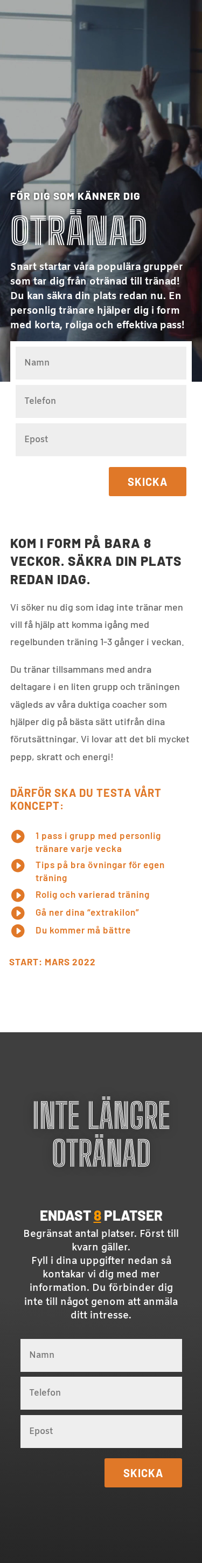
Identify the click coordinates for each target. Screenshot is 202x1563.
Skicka (148, 481)
